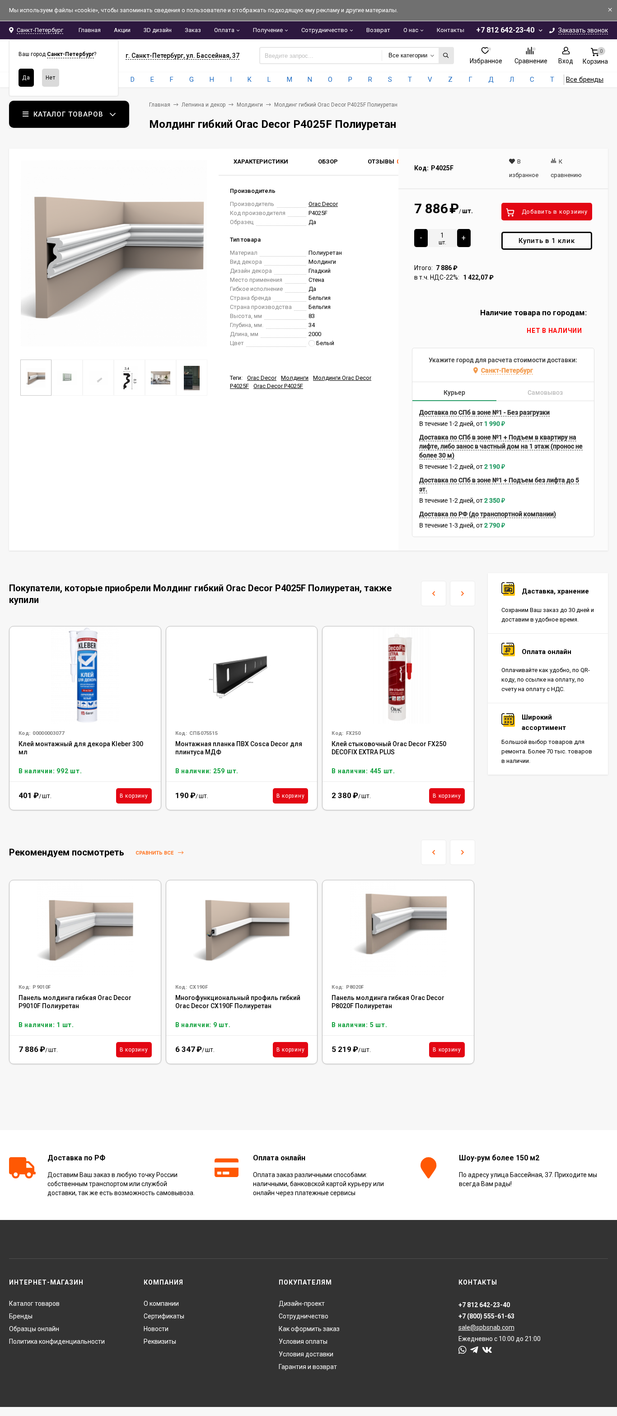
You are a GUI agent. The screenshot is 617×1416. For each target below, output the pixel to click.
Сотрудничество (324, 30)
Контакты (450, 30)
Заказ (193, 30)
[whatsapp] (462, 1350)
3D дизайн (158, 30)
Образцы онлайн (34, 1328)
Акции (122, 30)
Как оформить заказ (309, 1328)
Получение (268, 30)
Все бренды (584, 79)
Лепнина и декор (203, 105)
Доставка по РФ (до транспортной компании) (487, 514)
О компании (161, 1303)
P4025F (239, 386)
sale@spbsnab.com (486, 1327)
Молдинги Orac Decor (342, 377)
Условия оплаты (303, 1341)
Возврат (378, 30)
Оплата (224, 30)
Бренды (21, 1316)
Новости (156, 1328)
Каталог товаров (34, 1303)
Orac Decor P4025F (278, 386)
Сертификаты (164, 1316)
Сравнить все (155, 853)
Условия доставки (306, 1354)
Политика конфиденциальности (57, 1341)
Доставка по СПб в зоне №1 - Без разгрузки (484, 412)
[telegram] (474, 1350)
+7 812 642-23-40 (505, 30)
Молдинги (250, 105)
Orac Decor (323, 204)
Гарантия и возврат (308, 1366)
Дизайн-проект (302, 1303)
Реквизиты (160, 1341)
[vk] (487, 1350)
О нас (410, 30)
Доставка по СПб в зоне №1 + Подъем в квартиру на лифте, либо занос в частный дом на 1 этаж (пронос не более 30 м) (501, 446)
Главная (90, 30)
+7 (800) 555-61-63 (486, 1316)
